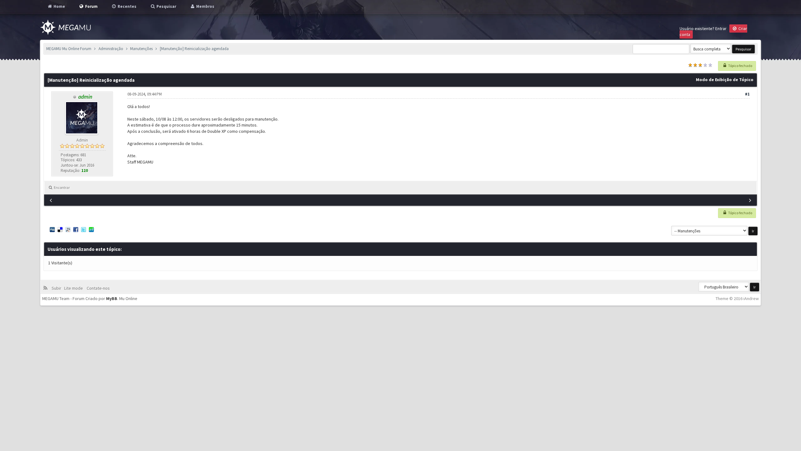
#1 (747, 94)
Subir (57, 288)
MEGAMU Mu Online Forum (68, 48)
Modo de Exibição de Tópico (724, 79)
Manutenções (141, 48)
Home (59, 6)
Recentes (126, 6)
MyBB (111, 298)
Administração (111, 48)
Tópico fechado (739, 65)
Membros (204, 6)
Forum (91, 6)
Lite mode (74, 288)
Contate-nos (98, 288)
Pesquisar (166, 6)
